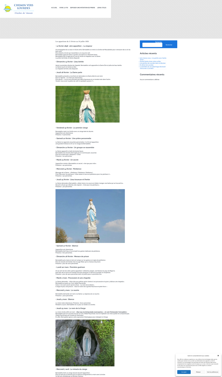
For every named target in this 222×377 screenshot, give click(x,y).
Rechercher (158, 42)
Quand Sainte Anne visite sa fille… (150, 61)
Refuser (198, 372)
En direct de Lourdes (146, 65)
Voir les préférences (212, 372)
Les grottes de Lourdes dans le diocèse (152, 63)
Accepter (184, 372)
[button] (218, 356)
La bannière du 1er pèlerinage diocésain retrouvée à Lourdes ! (153, 67)
